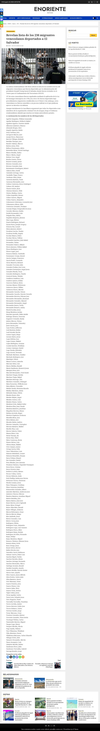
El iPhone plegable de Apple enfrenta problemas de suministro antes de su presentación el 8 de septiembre (80, 69)
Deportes (12, 18)
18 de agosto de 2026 (53, 708)
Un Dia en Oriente (75, 18)
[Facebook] (7, 657)
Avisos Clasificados (61, 18)
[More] (23, 657)
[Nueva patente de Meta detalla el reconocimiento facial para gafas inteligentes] (40, 703)
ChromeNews (67, 729)
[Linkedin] (13, 657)
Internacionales (47, 18)
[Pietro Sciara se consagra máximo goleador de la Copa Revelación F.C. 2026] (8, 703)
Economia (17, 711)
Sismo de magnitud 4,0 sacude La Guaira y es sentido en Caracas (85, 703)
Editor (9, 46)
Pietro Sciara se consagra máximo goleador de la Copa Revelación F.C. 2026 (82, 48)
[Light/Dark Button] (94, 18)
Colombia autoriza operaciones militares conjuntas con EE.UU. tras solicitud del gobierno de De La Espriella (23, 684)
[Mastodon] (17, 657)
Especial (4, 18)
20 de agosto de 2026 (21, 707)
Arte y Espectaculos (23, 18)
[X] (10, 657)
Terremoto (80, 699)
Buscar (72, 30)
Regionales (36, 18)
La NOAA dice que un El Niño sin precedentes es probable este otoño (53, 683)
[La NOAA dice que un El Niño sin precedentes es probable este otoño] (39, 683)
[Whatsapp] (20, 657)
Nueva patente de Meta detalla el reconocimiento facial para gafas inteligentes (55, 703)
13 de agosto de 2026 (52, 687)
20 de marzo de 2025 (18, 46)
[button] (97, 18)
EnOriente (50, 9)
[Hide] (0, 28)
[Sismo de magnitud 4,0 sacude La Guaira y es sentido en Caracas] (72, 703)
